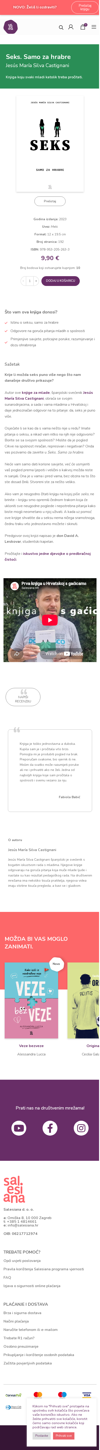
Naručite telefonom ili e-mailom (30, 1329)
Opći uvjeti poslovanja (22, 1260)
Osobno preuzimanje (20, 1346)
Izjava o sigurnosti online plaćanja (31, 1286)
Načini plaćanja (16, 1321)
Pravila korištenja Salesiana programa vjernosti (43, 1269)
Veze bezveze (31, 1045)
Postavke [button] (41, 1436)
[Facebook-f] (50, 1128)
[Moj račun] (71, 26)
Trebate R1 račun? (18, 1338)
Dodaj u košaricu (60, 281)
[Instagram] (81, 1128)
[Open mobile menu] (94, 26)
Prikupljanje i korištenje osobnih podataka (38, 1354)
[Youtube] (18, 1128)
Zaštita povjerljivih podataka (27, 1363)
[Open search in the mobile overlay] (61, 27)
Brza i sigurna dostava (22, 1313)
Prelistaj (50, 201)
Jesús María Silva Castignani (32, 849)
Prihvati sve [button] (64, 1436)
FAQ (7, 1277)
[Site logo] (10, 26)
